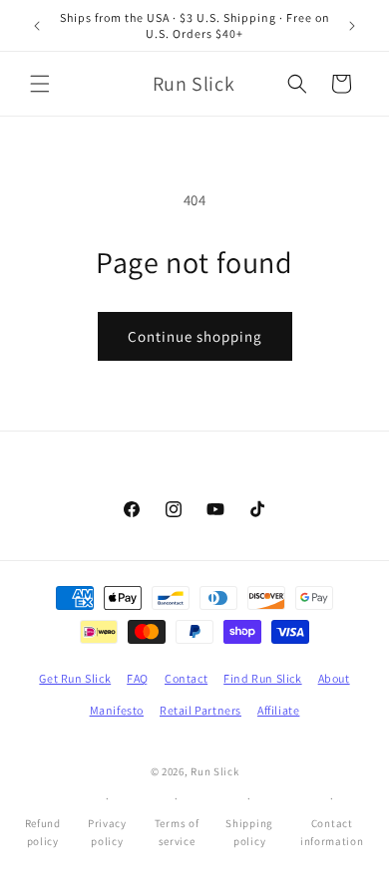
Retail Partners (200, 710)
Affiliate (278, 710)
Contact (186, 678)
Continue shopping (195, 336)
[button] (40, 84)
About (334, 678)
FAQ (138, 678)
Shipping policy (249, 832)
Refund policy (43, 832)
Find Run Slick (262, 678)
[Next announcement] (352, 26)
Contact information (332, 832)
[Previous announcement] (37, 26)
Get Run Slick (75, 678)
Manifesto (117, 710)
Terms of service (177, 832)
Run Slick (214, 771)
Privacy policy (107, 832)
